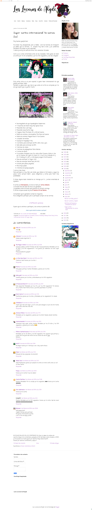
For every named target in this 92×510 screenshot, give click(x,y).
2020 (65, 166)
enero (66, 197)
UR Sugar (27, 217)
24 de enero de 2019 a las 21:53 (33, 321)
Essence (37, 215)
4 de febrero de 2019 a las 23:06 (29, 408)
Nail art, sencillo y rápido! (71, 201)
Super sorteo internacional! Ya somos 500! (71, 208)
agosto (67, 180)
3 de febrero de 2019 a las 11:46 (27, 352)
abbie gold (18, 275)
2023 (65, 159)
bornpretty (21, 215)
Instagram (66, 55)
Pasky (17, 371)
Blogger (57, 507)
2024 (65, 157)
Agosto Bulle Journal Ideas (71, 79)
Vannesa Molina (20, 313)
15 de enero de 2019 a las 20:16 (28, 267)
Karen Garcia (19, 294)
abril (66, 189)
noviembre (68, 173)
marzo (67, 192)
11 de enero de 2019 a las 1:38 (28, 236)
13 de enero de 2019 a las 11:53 (34, 258)
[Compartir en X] (42, 213)
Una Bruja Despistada (69, 57)
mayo (66, 187)
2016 (65, 218)
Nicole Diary (51, 215)
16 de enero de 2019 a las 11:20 (31, 294)
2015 (65, 220)
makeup (46, 215)
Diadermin (26, 215)
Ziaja (31, 217)
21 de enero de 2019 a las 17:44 (32, 313)
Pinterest (65, 53)
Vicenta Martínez (20, 379)
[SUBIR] (91, 509)
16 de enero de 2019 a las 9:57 (35, 284)
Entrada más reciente (19, 443)
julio (66, 182)
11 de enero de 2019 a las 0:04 (28, 228)
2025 (65, 155)
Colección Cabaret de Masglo (72, 123)
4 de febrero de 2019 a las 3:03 (29, 398)
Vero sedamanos (20, 390)
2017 (65, 216)
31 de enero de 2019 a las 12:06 (27, 343)
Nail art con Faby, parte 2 (71, 199)
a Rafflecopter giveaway (36, 203)
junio (66, 185)
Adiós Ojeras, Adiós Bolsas (73, 93)
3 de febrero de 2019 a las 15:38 (33, 379)
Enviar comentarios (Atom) (28, 446)
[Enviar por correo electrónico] (40, 213)
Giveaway (41, 215)
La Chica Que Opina (21, 258)
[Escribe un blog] (41, 213)
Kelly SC (18, 228)
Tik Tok (65, 59)
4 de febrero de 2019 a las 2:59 (33, 390)
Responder (19, 232)
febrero (67, 194)
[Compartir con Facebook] (43, 213)
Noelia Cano (19, 361)
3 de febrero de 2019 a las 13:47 (30, 361)
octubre (67, 175)
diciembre (67, 171)
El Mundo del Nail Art (21, 284)
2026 (65, 152)
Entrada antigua (54, 443)
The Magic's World (21, 245)
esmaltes (32, 215)
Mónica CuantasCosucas (22, 332)
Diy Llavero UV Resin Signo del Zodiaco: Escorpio (71, 136)
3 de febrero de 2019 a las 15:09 (28, 371)
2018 (65, 213)
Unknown (18, 236)
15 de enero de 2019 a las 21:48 (30, 275)
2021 (65, 164)
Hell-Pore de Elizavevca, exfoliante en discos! (71, 204)
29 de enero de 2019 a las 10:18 (37, 332)
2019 (65, 169)
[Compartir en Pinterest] (44, 213)
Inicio (37, 443)
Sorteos (22, 217)
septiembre (68, 178)
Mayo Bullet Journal (71, 108)
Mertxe (18, 267)
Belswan (18, 408)
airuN (17, 343)
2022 (65, 162)
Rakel (17, 352)
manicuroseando (20, 321)
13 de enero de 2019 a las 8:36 (34, 245)
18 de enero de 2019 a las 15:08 (30, 303)
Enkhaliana (19, 303)
